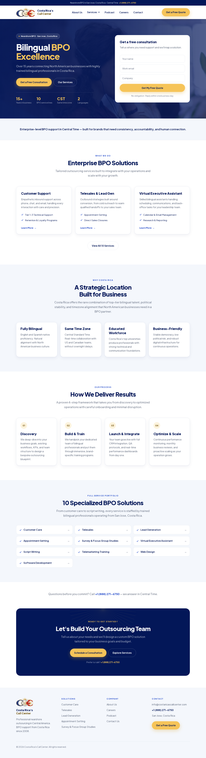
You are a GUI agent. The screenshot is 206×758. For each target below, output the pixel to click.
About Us (77, 12)
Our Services (65, 82)
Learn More (28, 227)
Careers (123, 12)
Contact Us (113, 721)
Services (92, 12)
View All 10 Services (103, 245)
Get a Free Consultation (34, 82)
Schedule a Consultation (88, 652)
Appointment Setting (73, 721)
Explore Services (122, 652)
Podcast (109, 12)
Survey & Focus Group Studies (78, 726)
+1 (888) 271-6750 (127, 3)
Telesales (66, 710)
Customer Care (69, 704)
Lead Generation (70, 715)
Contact (138, 12)
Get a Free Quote (176, 12)
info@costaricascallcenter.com (169, 704)
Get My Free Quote (152, 87)
